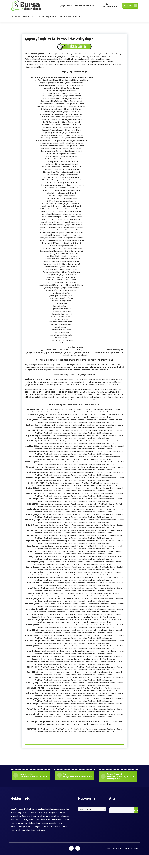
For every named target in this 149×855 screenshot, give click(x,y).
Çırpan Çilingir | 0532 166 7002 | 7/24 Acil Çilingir (59, 39)
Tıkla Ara (128, 5)
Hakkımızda (65, 16)
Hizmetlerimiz (29, 16)
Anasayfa (16, 16)
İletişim (76, 16)
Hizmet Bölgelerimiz (48, 16)
